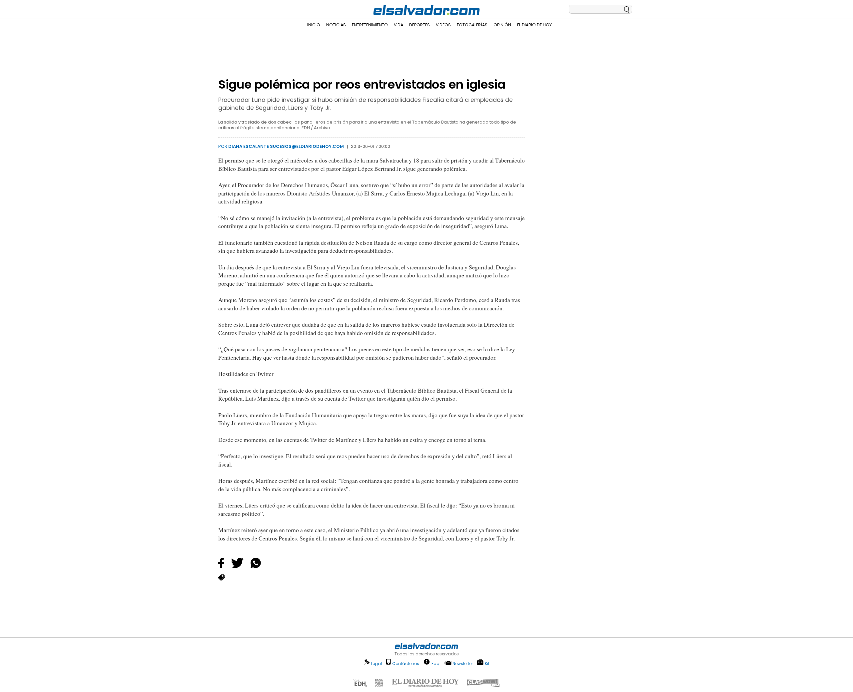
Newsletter (462, 663)
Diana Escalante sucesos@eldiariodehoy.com (286, 146)
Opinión (502, 25)
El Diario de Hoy (534, 25)
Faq (435, 663)
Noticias (336, 25)
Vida (398, 25)
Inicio (313, 25)
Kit (487, 663)
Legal (376, 663)
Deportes (419, 25)
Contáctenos (405, 663)
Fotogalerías (472, 25)
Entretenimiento (370, 25)
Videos (443, 25)
